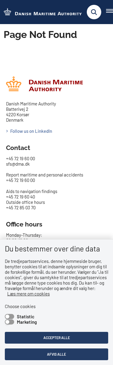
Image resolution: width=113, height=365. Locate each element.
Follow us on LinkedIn (31, 131)
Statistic (25, 316)
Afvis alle (56, 354)
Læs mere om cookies (28, 293)
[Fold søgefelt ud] (94, 12)
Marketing (27, 322)
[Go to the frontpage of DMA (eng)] (41, 12)
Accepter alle (56, 337)
